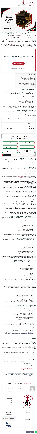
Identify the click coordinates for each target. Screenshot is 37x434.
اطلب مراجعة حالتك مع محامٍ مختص (18, 63)
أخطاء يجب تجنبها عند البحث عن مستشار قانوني (26, 85)
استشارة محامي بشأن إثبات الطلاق (27, 368)
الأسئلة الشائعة (31, 87)
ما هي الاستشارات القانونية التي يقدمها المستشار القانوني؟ (25, 80)
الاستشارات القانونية (12, 91)
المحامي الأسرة (11, 44)
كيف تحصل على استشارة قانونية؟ (29, 84)
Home (35, 5)
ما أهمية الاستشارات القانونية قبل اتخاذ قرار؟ (27, 82)
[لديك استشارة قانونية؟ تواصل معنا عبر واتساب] (36, 432)
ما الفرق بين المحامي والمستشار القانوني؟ (27, 77)
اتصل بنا (11, 402)
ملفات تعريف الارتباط (27, 419)
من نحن (11, 400)
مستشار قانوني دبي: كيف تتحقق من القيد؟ (27, 79)
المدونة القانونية (9, 398)
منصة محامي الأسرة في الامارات (28, 362)
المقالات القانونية (28, 5)
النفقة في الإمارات (27, 271)
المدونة (32, 5)
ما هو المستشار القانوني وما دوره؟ (29, 76)
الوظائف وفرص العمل (9, 404)
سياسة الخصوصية (28, 415)
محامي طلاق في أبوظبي (26, 369)
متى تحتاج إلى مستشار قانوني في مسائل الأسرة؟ (26, 83)
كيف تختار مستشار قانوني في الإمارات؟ (28, 78)
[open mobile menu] (2, 2)
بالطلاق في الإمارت (20, 176)
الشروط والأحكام (28, 417)
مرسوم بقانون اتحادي (29, 383)
